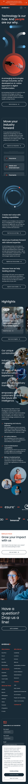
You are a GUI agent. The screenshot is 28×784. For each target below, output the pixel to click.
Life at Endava (17, 694)
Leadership (16, 652)
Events (3, 682)
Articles (3, 689)
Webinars (4, 698)
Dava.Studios (5, 665)
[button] (2, 3)
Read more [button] (12, 4)
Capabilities (4, 675)
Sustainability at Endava (19, 665)
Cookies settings (14, 771)
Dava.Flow (4, 652)
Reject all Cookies (14, 778)
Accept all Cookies (14, 774)
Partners (16, 659)
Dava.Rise (4, 662)
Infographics (5, 708)
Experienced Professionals (20, 691)
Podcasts (4, 705)
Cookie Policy (7, 758)
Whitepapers (5, 695)
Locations (16, 656)
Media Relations (17, 675)
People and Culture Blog (19, 698)
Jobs (15, 685)
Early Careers (17, 688)
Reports (3, 692)
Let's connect (14, 628)
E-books (3, 711)
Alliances (16, 662)
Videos (3, 702)
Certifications (17, 668)
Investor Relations (18, 671)
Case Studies (5, 679)
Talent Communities (19, 701)
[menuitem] (8, 652)
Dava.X (3, 656)
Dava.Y (3, 659)
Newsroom (16, 678)
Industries (4, 672)
